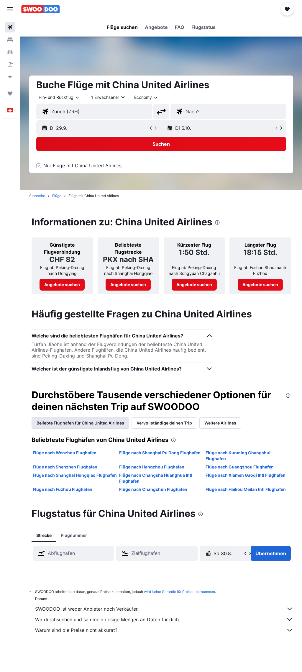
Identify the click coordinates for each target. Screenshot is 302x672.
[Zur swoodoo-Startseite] (40, 9)
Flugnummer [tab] (74, 535)
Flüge (56, 196)
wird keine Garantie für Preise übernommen (179, 591)
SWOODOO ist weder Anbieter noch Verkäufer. (87, 609)
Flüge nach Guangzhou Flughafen (240, 466)
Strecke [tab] (44, 535)
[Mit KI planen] (10, 77)
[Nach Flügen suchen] (10, 27)
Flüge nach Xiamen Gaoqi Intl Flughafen (245, 475)
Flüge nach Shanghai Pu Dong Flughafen (160, 452)
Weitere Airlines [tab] (220, 422)
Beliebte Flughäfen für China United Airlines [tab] (80, 422)
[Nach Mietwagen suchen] (10, 52)
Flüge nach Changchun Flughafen (153, 489)
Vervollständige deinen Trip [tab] (164, 422)
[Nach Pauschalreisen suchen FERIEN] (10, 64)
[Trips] (10, 93)
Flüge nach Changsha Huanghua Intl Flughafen (155, 478)
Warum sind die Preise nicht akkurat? (76, 630)
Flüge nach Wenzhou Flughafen (64, 452)
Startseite (37, 196)
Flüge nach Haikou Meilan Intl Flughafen (246, 489)
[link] (62, 285)
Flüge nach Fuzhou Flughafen (62, 489)
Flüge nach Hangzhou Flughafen (151, 466)
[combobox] (146, 97)
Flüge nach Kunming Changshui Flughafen (238, 455)
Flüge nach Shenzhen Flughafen (65, 466)
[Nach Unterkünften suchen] (10, 39)
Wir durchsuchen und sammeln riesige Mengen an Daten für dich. (107, 619)
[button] (10, 9)
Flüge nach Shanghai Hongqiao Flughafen (75, 475)
